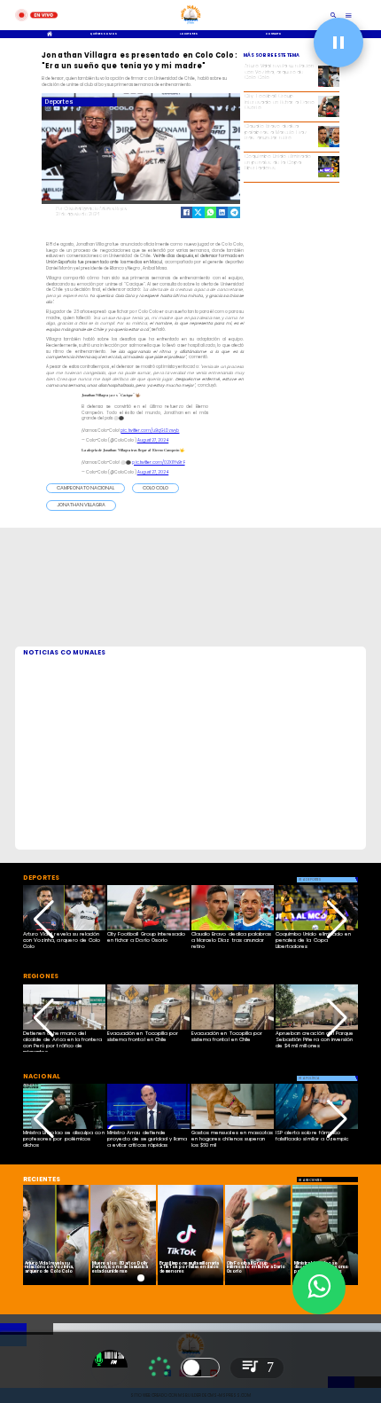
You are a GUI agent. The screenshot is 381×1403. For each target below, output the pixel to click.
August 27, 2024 (153, 440)
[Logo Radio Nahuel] (191, 25)
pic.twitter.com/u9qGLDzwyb (150, 430)
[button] (85, 488)
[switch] (200, 1367)
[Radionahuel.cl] (333, 15)
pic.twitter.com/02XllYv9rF (158, 462)
